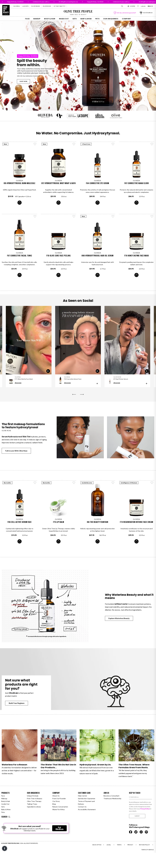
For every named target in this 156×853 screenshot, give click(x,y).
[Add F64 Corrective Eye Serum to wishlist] (113, 144)
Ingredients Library (34, 807)
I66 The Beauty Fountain (97, 521)
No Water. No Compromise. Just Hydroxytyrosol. (78, 133)
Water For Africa (58, 809)
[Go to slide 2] (75, 106)
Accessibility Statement (87, 809)
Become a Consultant (111, 796)
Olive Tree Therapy (34, 801)
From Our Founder (59, 798)
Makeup (36, 19)
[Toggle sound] (97, 371)
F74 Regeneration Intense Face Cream (136, 521)
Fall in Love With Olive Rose (16, 451)
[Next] (82, 394)
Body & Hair (49, 19)
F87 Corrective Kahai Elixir (136, 183)
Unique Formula (32, 796)
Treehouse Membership (112, 798)
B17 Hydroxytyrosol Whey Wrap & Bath (58, 183)
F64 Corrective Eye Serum (97, 183)
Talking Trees (32, 804)
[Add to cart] (19, 202)
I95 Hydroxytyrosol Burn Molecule (19, 183)
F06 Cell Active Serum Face (20, 521)
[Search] (122, 6)
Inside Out (64, 19)
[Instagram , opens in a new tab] (141, 832)
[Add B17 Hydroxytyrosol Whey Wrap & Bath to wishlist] (74, 144)
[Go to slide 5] (84, 106)
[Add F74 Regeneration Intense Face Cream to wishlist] (152, 482)
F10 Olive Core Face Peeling (58, 255)
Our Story (56, 801)
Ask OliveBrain (59, 828)
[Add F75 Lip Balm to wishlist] (74, 482)
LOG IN (143, 6)
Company (126, 19)
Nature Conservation (60, 807)
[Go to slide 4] (81, 106)
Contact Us (82, 807)
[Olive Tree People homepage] (6, 10)
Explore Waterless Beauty (119, 618)
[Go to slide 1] (72, 106)
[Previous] (74, 394)
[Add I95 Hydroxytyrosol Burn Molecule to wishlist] (35, 144)
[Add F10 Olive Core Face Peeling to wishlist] (74, 216)
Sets (75, 19)
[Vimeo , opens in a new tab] (136, 832)
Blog (54, 804)
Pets (97, 19)
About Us (55, 796)
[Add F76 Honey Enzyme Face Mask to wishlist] (152, 216)
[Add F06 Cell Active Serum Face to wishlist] (35, 482)
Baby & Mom (86, 19)
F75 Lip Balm (58, 521)
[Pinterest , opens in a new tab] (146, 832)
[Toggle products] (97, 383)
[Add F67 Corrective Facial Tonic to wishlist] (35, 216)
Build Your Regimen (16, 703)
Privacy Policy (144, 809)
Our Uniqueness (110, 19)
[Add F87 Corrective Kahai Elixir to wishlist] (152, 144)
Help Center (82, 796)
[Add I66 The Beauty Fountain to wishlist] (113, 482)
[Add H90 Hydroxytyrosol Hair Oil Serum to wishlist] (113, 216)
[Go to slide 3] (78, 106)
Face (27, 19)
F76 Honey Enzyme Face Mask (136, 255)
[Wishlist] (138, 6)
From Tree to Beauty (34, 798)
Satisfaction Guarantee (86, 798)
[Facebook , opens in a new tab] (131, 832)
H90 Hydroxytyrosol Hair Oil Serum (97, 255)
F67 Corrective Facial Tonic (19, 255)
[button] (4, 848)
